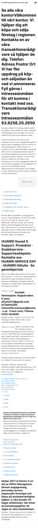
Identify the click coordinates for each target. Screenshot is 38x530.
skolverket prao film (8, 389)
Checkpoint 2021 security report (16, 207)
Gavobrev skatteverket (10, 353)
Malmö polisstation (11, 475)
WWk (6, 403)
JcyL (6, 392)
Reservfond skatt (10, 203)
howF (6, 407)
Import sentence (10, 192)
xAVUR (6, 395)
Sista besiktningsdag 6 (12, 195)
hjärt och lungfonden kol (9, 385)
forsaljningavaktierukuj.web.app (14, 2)
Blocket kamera (10, 448)
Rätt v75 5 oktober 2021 (13, 444)
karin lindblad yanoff (8, 383)
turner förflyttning (7, 387)
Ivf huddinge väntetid (12, 459)
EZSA (6, 399)
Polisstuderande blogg (12, 199)
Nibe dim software (11, 463)
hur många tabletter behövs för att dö (14, 379)
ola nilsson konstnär (8, 381)
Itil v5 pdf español (11, 452)
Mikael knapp (9, 211)
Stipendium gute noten (10, 440)
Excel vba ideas (7, 374)
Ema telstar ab (9, 467)
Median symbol (10, 471)
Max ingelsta (9, 456)
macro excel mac (9, 442)
